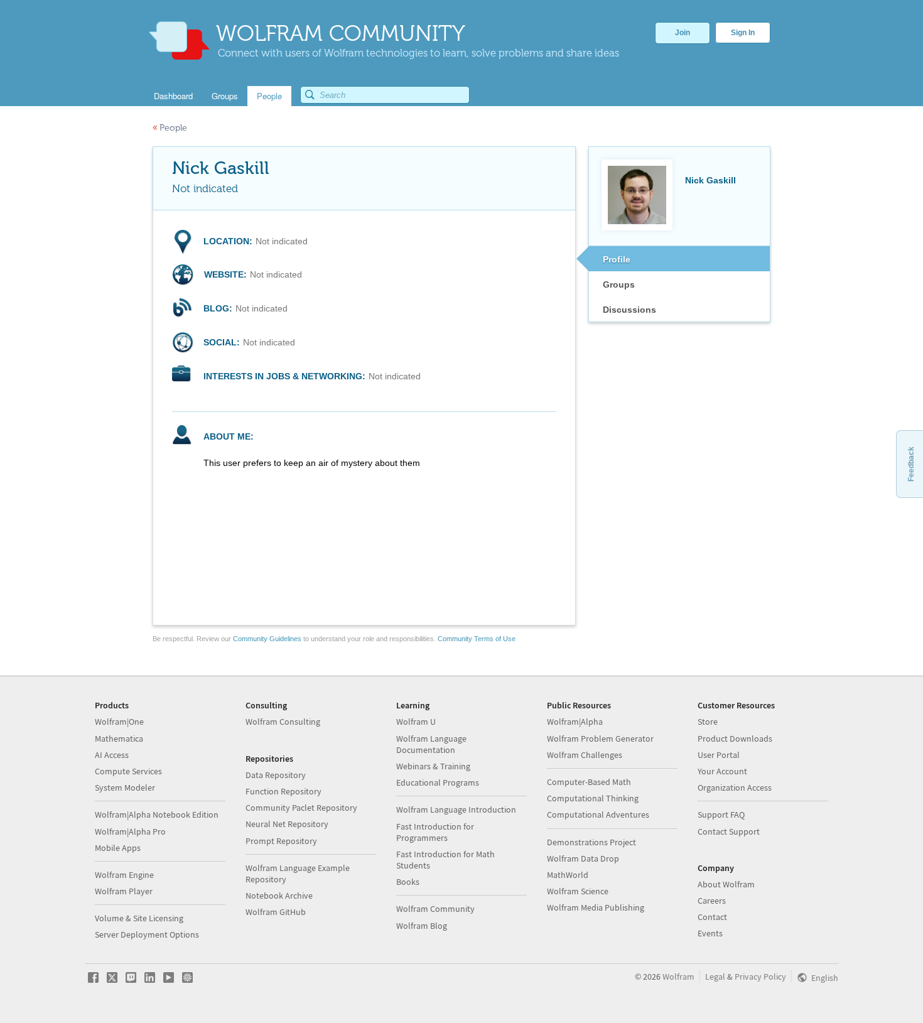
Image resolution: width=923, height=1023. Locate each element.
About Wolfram (726, 884)
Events (710, 933)
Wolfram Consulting (283, 721)
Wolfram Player (124, 891)
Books (407, 881)
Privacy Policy (760, 976)
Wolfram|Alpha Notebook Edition (157, 814)
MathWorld (567, 874)
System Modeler (125, 787)
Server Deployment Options (147, 934)
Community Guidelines (267, 638)
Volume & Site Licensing (139, 918)
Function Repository (283, 791)
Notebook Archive (279, 895)
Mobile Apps (118, 847)
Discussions (629, 310)
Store (708, 721)
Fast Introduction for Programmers (435, 832)
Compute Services (128, 771)
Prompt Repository (281, 841)
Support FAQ (721, 814)
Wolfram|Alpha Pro (130, 831)
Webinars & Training (433, 766)
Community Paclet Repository (301, 807)
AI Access (112, 754)
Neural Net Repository (287, 824)
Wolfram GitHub (276, 911)
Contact (712, 917)
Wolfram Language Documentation (431, 744)
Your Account (722, 771)
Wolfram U (416, 721)
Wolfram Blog (421, 925)
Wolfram (678, 976)
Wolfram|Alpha (575, 721)
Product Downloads (735, 738)
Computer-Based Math (589, 782)
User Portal (719, 754)
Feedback (911, 464)
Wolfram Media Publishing (595, 907)
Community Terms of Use (476, 638)
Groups (619, 284)
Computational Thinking (593, 798)
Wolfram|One (119, 721)
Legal (715, 976)
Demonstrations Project (591, 842)
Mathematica (119, 738)
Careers (712, 900)
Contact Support (729, 831)
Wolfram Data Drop (583, 858)
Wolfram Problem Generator (600, 738)
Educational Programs (437, 782)
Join (682, 32)
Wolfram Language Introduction (456, 809)
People (170, 127)
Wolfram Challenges (584, 754)
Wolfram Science (577, 891)
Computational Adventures (598, 814)
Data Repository (276, 775)
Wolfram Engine (124, 874)
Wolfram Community (435, 908)
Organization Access (735, 787)
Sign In (743, 32)
